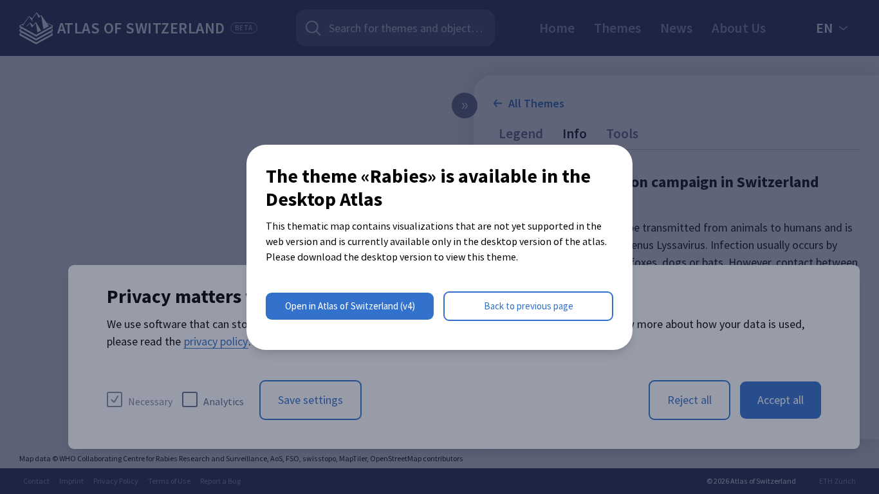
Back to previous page (528, 306)
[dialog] (439, 247)
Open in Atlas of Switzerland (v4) (350, 306)
